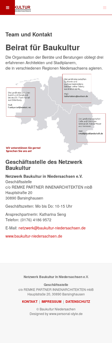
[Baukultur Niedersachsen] (16, 7)
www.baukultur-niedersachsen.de (33, 236)
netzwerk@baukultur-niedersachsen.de (52, 227)
